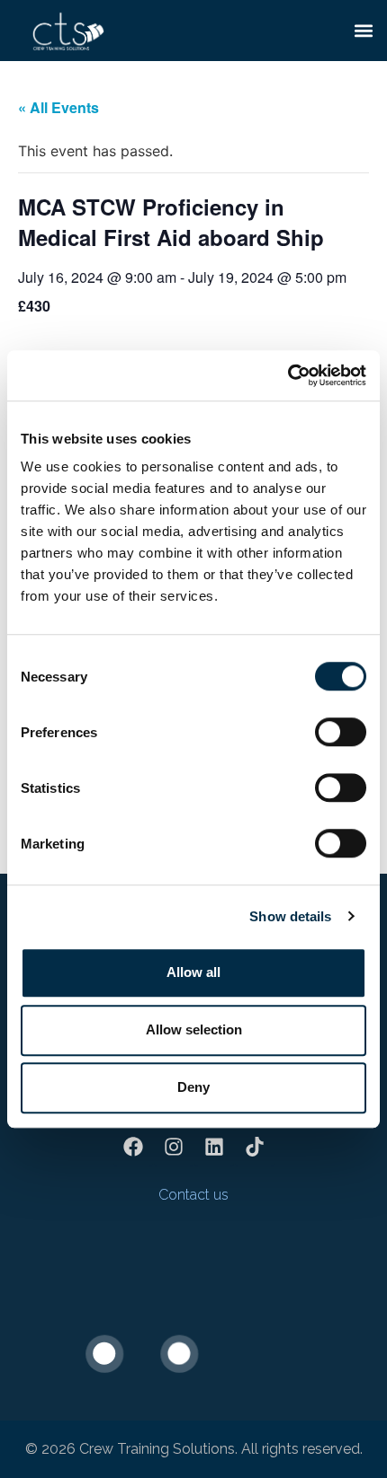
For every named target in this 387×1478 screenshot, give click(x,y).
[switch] (340, 731)
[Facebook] (133, 1146)
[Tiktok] (254, 1146)
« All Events (58, 107)
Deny (193, 1087)
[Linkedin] (214, 1146)
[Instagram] (174, 1146)
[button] (363, 30)
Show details (290, 916)
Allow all (193, 972)
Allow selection (194, 1029)
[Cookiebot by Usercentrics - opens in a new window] (287, 375)
